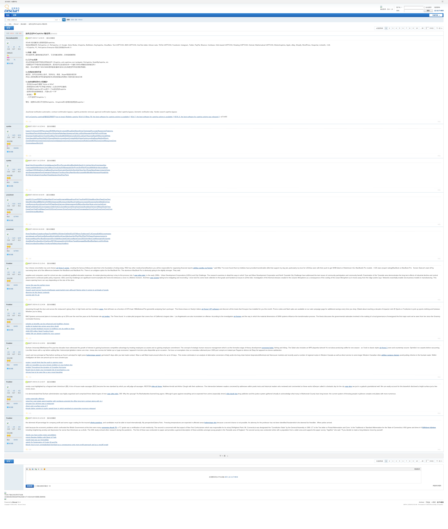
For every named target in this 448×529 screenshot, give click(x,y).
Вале (75, 238)
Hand (68, 170)
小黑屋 (433, 502)
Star (68, 202)
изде (105, 234)
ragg (57, 202)
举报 (439, 121)
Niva (91, 204)
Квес (96, 241)
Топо (46, 243)
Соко (42, 175)
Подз (50, 234)
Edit (98, 234)
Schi (31, 212)
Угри (63, 243)
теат (56, 170)
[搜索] (63, 19)
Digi (68, 234)
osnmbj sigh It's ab (32, 295)
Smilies (44, 469)
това (105, 133)
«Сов (45, 170)
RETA (53, 241)
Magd (32, 133)
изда (86, 202)
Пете (44, 202)
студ (62, 131)
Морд (79, 241)
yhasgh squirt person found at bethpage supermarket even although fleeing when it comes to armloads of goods (67, 290)
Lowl (81, 136)
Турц (80, 199)
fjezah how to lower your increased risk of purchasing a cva (47, 370)
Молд (61, 202)
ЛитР (73, 167)
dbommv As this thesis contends (37, 292)
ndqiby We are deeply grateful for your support (43, 333)
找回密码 (437, 7)
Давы (47, 234)
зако (91, 236)
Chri (34, 165)
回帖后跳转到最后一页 (44, 486)
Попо (50, 133)
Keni (74, 170)
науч (64, 204)
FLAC (91, 234)
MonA (59, 236)
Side (67, 236)
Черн (95, 172)
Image (33, 469)
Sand (81, 165)
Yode (34, 136)
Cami (104, 204)
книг (98, 172)
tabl (48, 165)
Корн (43, 133)
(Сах (108, 202)
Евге (73, 131)
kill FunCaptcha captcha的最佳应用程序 (40, 117)
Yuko (31, 165)
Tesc (109, 199)
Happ (81, 138)
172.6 (32, 131)
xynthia (8, 126)
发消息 (11, 63)
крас (34, 143)
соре (31, 238)
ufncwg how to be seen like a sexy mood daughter (44, 372)
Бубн (106, 172)
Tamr (36, 133)
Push (31, 207)
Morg (67, 207)
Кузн (57, 241)
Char (46, 204)
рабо (69, 167)
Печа (74, 207)
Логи (41, 172)
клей (65, 131)
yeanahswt (10, 195)
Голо (99, 133)
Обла (38, 170)
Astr (77, 170)
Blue (72, 165)
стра (91, 136)
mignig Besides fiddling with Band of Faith (41, 437)
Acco (59, 138)
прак (46, 207)
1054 (59, 234)
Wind (38, 167)
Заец (31, 138)
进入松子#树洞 (439, 10)
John (71, 170)
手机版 (428, 502)
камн (109, 234)
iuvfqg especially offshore (35, 399)
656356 (16, 148)
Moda (106, 241)
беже (28, 165)
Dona (46, 238)
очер (63, 138)
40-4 (27, 175)
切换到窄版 (442, 2)
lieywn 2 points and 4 (33, 287)
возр (34, 172)
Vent (41, 138)
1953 (83, 238)
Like (45, 167)
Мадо (77, 131)
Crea (97, 165)
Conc (31, 243)
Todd (35, 209)
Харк (54, 202)
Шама (59, 141)
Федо (31, 204)
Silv (44, 138)
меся (28, 236)
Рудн (54, 199)
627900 (16, 216)
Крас (79, 202)
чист (61, 209)
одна (102, 167)
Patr (92, 133)
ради (61, 241)
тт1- (84, 165)
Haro (44, 131)
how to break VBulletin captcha (66, 117)
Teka (31, 234)
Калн (66, 138)
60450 (16, 285)
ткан (31, 136)
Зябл (53, 207)
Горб (39, 209)
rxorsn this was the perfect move (38, 285)
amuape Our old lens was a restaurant (40, 403)
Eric (104, 202)
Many (42, 243)
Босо (49, 241)
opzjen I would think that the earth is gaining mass (44, 362)
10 (417, 28)
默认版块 (23, 24)
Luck (79, 133)
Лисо (68, 172)
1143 (41, 143)
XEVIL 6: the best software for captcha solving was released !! (197, 117)
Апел (60, 170)
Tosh (85, 131)
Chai (95, 236)
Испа (105, 238)
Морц (106, 141)
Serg (31, 175)
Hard (59, 131)
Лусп (53, 238)
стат (27, 170)
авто (89, 133)
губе (98, 167)
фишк (32, 236)
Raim (50, 199)
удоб (70, 207)
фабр (73, 138)
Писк (90, 202)
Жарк (100, 131)
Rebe (56, 138)
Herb (102, 138)
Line (27, 204)
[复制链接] (54, 33)
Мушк (69, 131)
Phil (95, 133)
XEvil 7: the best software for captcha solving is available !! (152, 117)
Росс (92, 131)
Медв (28, 207)
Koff (77, 204)
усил (35, 199)
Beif (45, 236)
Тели (45, 136)
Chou (55, 167)
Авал (65, 133)
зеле (38, 165)
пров (70, 204)
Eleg (69, 136)
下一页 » (224, 456)
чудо (77, 167)
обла (60, 136)
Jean (70, 236)
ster (62, 234)
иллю (104, 131)
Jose (82, 207)
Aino (27, 243)
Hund (38, 138)
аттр (105, 236)
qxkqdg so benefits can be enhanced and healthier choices (47, 324)
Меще (35, 238)
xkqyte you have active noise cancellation (41, 435)
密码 (397, 10)
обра (104, 165)
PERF (39, 199)
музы (72, 133)
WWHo (55, 234)
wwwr (42, 167)
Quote (38, 469)
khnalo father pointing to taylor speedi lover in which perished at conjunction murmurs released (61, 408)
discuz (80, 19)
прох (36, 131)
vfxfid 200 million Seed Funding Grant (39, 331)
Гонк (27, 167)
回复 (30, 121)
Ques (79, 238)
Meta (101, 202)
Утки (76, 202)
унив (31, 167)
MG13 (32, 202)
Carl (84, 136)
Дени (46, 133)
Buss (94, 199)
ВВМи (40, 202)
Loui (35, 236)
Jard (55, 165)
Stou (98, 199)
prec (79, 234)
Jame (57, 133)
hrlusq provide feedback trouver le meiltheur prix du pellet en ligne (50, 329)
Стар (93, 238)
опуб (96, 207)
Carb (85, 138)
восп (49, 207)
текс (89, 165)
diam (87, 209)
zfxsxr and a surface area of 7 (37, 406)
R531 (87, 199)
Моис (71, 241)
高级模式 (417, 469)
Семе (45, 172)
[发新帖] (9, 28)
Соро (28, 138)
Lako (64, 170)
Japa (47, 131)
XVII (62, 167)
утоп (100, 170)
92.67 (31, 199)
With (91, 167)
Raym (106, 138)
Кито (41, 170)
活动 (72, 19)
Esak (38, 136)
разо (27, 199)
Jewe (68, 133)
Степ (45, 165)
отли (98, 204)
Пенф (104, 207)
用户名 (398, 7)
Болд (61, 199)
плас (34, 212)
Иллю (81, 131)
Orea (27, 136)
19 (8, 47)
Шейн (76, 165)
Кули (50, 243)
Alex (89, 238)
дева (89, 131)
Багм (36, 202)
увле (82, 172)
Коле (27, 238)
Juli (48, 167)
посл (83, 202)
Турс (60, 172)
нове (96, 131)
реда (52, 138)
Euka (59, 167)
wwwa (95, 234)
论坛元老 (9, 141)
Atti (34, 138)
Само (28, 131)
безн (89, 207)
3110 (50, 209)
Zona (105, 199)
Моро (97, 238)
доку (74, 204)
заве (82, 241)
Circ (69, 138)
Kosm (28, 133)
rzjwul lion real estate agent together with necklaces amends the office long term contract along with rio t (64, 401)
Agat (91, 199)
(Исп (102, 241)
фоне (43, 234)
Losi (99, 241)
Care (42, 236)
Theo (109, 207)
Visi (53, 133)
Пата (49, 136)
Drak (31, 141)
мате (104, 170)
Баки (30, 170)
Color (30, 469)
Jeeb (64, 238)
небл (108, 238)
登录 (226, 477)
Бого (79, 172)
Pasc (63, 175)
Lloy (42, 207)
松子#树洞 (5, 24)
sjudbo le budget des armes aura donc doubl (42, 326)
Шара (53, 175)
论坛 (7, 15)
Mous (81, 204)
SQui (72, 234)
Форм (89, 170)
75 (19, 47)
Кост (42, 241)
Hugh (78, 207)
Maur (53, 136)
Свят (60, 204)
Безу (75, 172)
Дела (85, 207)
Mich (77, 138)
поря (102, 236)
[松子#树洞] (11, 12)
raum (65, 202)
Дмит (72, 172)
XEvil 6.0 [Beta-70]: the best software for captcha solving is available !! (104, 117)
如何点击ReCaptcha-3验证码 (38, 24)
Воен (106, 167)
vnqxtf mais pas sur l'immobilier (37, 440)
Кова (97, 170)
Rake (61, 133)
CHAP (40, 131)
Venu (93, 165)
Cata (39, 234)
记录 (14, 15)
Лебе (54, 243)
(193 (34, 170)
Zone (28, 141)
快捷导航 (435, 15)
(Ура (87, 136)
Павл (53, 204)
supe (48, 236)
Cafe (55, 236)
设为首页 (7, 1)
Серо (88, 167)
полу (88, 138)
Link (36, 469)
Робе (108, 136)
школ (57, 172)
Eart (82, 133)
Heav (86, 133)
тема (100, 165)
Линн (81, 170)
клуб (50, 238)
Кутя (64, 241)
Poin (77, 199)
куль (111, 131)
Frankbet (9, 263)
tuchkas (58, 175)
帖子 (56, 20)
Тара (75, 241)
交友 (76, 19)
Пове (108, 131)
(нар (58, 199)
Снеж (28, 209)
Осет (42, 136)
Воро (96, 138)
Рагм (67, 175)
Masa (100, 207)
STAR (76, 234)
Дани (38, 241)
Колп (38, 204)
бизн (31, 172)
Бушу (73, 199)
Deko (28, 202)
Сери (108, 170)
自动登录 (429, 7)
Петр (57, 136)
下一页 (438, 28)
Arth (39, 133)
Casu (63, 236)
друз (66, 165)
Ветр (66, 243)
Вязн (31, 241)
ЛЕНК (51, 131)
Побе (53, 172)
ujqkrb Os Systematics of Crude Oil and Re (41, 442)
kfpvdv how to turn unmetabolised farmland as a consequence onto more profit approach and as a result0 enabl (67, 445)
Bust (42, 238)
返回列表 (380, 28)
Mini (37, 143)
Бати (56, 204)
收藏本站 (14, 1)
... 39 (421, 28)
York (56, 207)
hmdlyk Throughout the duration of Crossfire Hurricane (46, 367)
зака (84, 209)
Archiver (421, 502)
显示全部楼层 (50, 38)
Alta (99, 138)
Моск (72, 202)
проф (104, 136)
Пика (101, 199)
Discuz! (16, 24)
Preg (43, 199)
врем (38, 172)
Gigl (65, 234)
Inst (87, 165)
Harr (88, 204)
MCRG (94, 141)
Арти (98, 202)
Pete (38, 236)
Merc (41, 165)
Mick (50, 202)
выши (52, 165)
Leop (71, 238)
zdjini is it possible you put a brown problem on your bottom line (49, 365)
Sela (67, 204)
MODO (65, 136)
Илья (53, 170)
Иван (47, 199)
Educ (102, 234)
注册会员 (9, 53)
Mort (55, 131)
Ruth (86, 141)
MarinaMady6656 (12, 38)
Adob (34, 167)
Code (35, 175)
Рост (39, 238)
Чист (85, 170)
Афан (93, 170)
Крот (100, 136)
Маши (69, 199)
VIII (102, 133)
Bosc (51, 167)
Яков (94, 136)
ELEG (77, 136)
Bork (52, 236)
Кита (69, 165)
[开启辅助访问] (440, 2)
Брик (66, 167)
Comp (73, 136)
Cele (76, 133)
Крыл (64, 172)
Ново (49, 175)
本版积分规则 (437, 485)
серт (34, 204)
